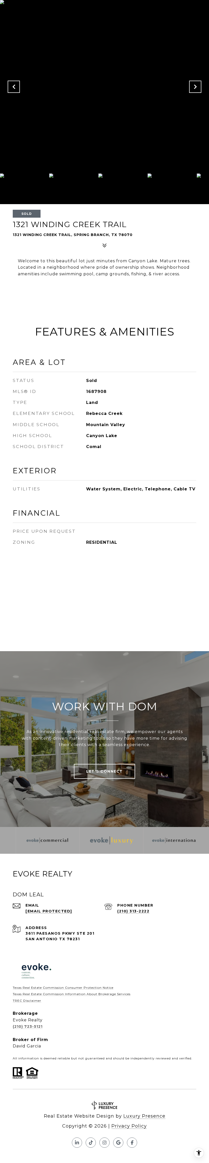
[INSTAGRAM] (104, 1142)
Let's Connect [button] (104, 771)
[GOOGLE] (118, 1142)
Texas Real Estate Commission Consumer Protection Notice (63, 987)
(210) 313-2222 (133, 911)
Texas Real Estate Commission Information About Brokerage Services (71, 994)
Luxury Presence (144, 1116)
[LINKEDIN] (77, 1142)
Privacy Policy (129, 1126)
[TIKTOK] (91, 1142)
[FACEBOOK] (132, 1142)
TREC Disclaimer (27, 1001)
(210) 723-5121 (28, 1026)
